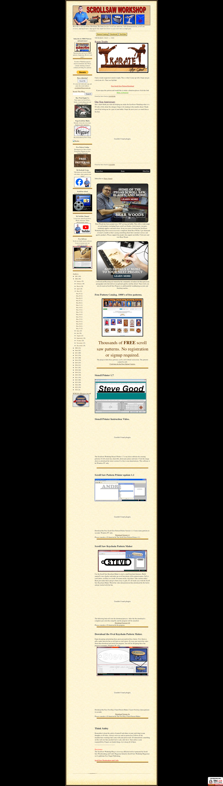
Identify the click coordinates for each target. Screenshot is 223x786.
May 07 (78, 300)
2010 (76, 350)
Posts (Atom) (108, 178)
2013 (76, 358)
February (79, 284)
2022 (76, 380)
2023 (76, 382)
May (78, 291)
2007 (76, 276)
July (78, 333)
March (79, 286)
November (80, 343)
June (78, 331)
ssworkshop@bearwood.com (82, 88)
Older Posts (146, 171)
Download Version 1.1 (122, 535)
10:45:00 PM (112, 96)
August (79, 336)
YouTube (123, 34)
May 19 (78, 317)
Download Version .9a (122, 714)
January (79, 281)
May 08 (78, 303)
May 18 (78, 314)
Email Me (82, 81)
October (79, 340)
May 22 (78, 319)
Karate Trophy (101, 41)
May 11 (78, 305)
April (78, 289)
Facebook (113, 34)
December (80, 345)
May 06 (78, 298)
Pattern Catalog (102, 34)
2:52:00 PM (112, 164)
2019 (76, 372)
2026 (76, 390)
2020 (76, 375)
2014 (76, 360)
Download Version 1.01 (122, 623)
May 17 (78, 312)
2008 (76, 279)
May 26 (78, 324)
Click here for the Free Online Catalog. (122, 364)
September (80, 338)
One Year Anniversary (105, 101)
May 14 (78, 307)
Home (123, 171)
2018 (76, 370)
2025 (76, 387)
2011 (76, 353)
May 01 (78, 294)
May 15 (78, 310)
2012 (76, 355)
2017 (76, 367)
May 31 (78, 328)
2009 (76, 348)
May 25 (78, 321)
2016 (76, 365)
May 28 (78, 326)
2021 (76, 377)
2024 (76, 385)
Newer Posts (99, 171)
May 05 (78, 296)
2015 (76, 363)
